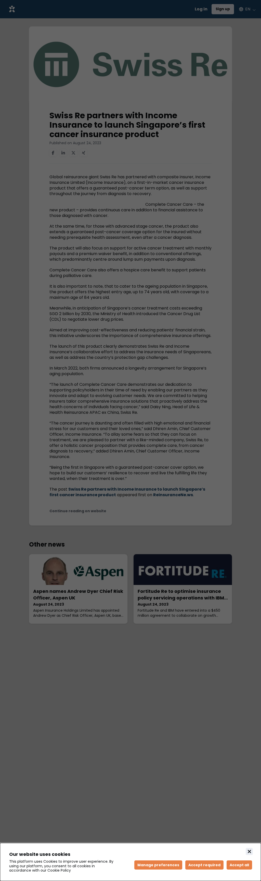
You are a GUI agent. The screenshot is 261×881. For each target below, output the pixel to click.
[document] (130, 862)
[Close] (249, 851)
